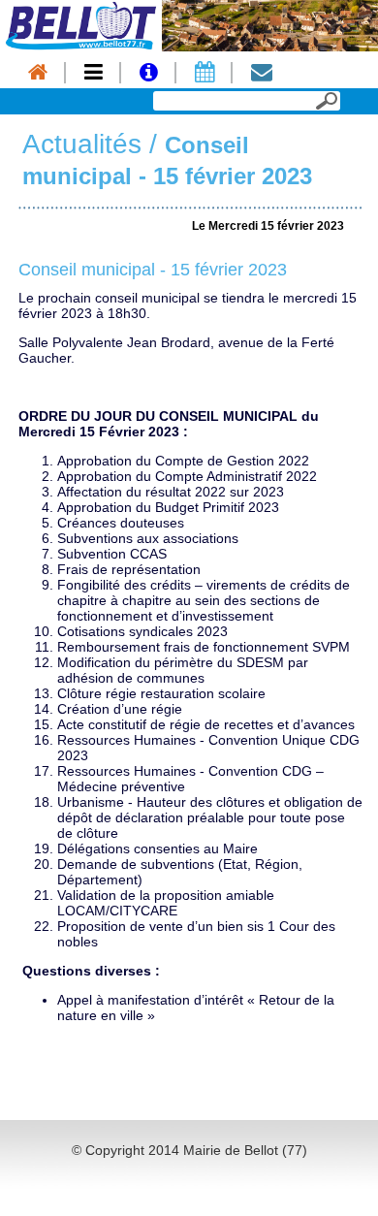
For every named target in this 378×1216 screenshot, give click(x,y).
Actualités (82, 144)
